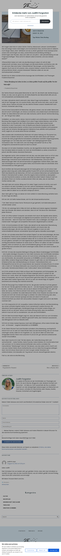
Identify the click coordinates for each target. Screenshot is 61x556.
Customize (30, 550)
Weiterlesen (30, 25)
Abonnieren (45, 21)
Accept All (53, 550)
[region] (30, 549)
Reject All (42, 550)
